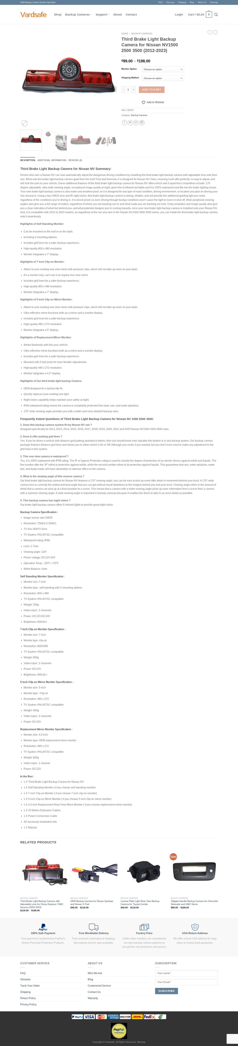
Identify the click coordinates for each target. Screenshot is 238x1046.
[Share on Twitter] (130, 122)
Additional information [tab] (51, 160)
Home (124, 33)
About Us (202, 2)
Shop (58, 14)
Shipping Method (130, 78)
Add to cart (151, 89)
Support (101, 14)
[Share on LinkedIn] (142, 122)
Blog (192, 2)
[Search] (216, 14)
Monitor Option (129, 69)
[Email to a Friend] (136, 122)
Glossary (170, 2)
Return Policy (28, 998)
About (117, 14)
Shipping (182, 2)
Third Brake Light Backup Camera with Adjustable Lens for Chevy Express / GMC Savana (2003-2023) (41, 904)
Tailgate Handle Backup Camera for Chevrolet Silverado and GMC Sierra (194, 902)
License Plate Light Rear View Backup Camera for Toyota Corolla (140, 902)
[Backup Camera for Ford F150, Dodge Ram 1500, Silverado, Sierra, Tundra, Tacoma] (34, 14)
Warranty (93, 998)
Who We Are (95, 973)
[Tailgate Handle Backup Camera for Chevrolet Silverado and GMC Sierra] (194, 871)
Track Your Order (30, 985)
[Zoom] (24, 123)
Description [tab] (27, 160)
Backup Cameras (77, 14)
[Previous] (26, 79)
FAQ (160, 2)
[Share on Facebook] (124, 122)
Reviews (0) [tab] (75, 160)
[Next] (110, 79)
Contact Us (94, 992)
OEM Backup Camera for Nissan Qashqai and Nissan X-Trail (91, 902)
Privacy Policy (28, 1004)
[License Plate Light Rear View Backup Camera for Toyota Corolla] (144, 871)
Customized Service (99, 985)
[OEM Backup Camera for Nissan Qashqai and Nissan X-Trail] (93, 871)
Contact (131, 14)
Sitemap (214, 2)
